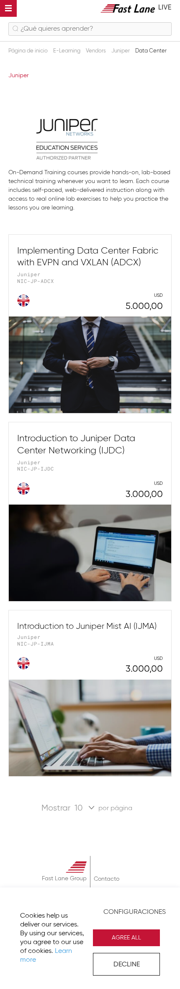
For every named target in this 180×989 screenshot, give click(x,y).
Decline (126, 964)
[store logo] (136, 8)
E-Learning (67, 51)
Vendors (96, 51)
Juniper (121, 51)
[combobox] (90, 29)
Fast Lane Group (64, 879)
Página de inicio (28, 51)
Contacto (106, 879)
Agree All (126, 938)
